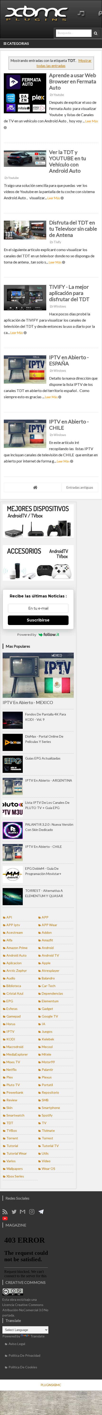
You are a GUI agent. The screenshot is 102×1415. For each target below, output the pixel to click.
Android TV (50, 955)
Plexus (47, 1077)
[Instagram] (33, 1213)
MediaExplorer (17, 1054)
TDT (9, 1123)
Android (48, 948)
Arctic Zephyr (16, 970)
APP (45, 917)
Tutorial (12, 1146)
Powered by (26, 634)
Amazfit (47, 940)
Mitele (46, 1054)
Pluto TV (13, 1085)
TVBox (11, 1130)
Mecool (47, 1047)
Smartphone (51, 1108)
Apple (46, 963)
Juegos (47, 1031)
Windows (59, 306)
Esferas (12, 1009)
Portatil (47, 1085)
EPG (9, 1001)
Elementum (50, 1001)
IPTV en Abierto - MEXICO (28, 702)
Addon (47, 932)
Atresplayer (50, 970)
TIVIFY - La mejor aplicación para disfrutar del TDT (69, 292)
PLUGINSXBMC (51, 1385)
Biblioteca (13, 986)
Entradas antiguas (79, 487)
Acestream (14, 932)
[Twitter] (16, 1213)
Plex (9, 1077)
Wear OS (48, 1169)
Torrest (47, 1138)
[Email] (24, 1213)
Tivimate (48, 1130)
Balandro (48, 978)
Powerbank (14, 1092)
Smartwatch (15, 1115)
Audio (10, 978)
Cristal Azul (14, 993)
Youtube (58, 95)
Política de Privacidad (24, 1355)
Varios (11, 1161)
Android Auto (16, 955)
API (9, 917)
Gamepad (13, 1016)
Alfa (9, 940)
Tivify (57, 242)
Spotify (47, 1115)
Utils (45, 1153)
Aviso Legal (17, 1344)
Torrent (12, 1138)
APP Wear (49, 925)
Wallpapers (14, 1169)
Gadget (47, 1009)
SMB (45, 1100)
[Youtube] (6, 1220)
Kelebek (48, 1039)
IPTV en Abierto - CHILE (69, 424)
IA (43, 1024)
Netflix (11, 1069)
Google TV (50, 1016)
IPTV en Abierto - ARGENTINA (48, 780)
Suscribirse (38, 620)
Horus (10, 1024)
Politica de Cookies (23, 1367)
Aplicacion (14, 963)
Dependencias (52, 993)
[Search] (96, 33)
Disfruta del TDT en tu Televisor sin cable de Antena (73, 228)
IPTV (10, 1031)
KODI (10, 1039)
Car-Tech (49, 986)
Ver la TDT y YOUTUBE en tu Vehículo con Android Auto (67, 161)
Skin (9, 1108)
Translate (37, 1336)
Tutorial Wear (16, 1153)
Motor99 (48, 1062)
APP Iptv (13, 925)
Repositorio (50, 1092)
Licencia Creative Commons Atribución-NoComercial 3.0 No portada (25, 1310)
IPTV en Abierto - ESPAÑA (69, 360)
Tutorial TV (50, 1146)
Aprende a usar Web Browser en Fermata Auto (72, 81)
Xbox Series (15, 1176)
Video (46, 1161)
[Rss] (6, 1213)
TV (44, 1123)
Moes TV (13, 1062)
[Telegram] (42, 1213)
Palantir (47, 1069)
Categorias (17, 43)
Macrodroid (14, 1047)
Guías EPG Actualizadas (42, 758)
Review (11, 1100)
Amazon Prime (17, 948)
